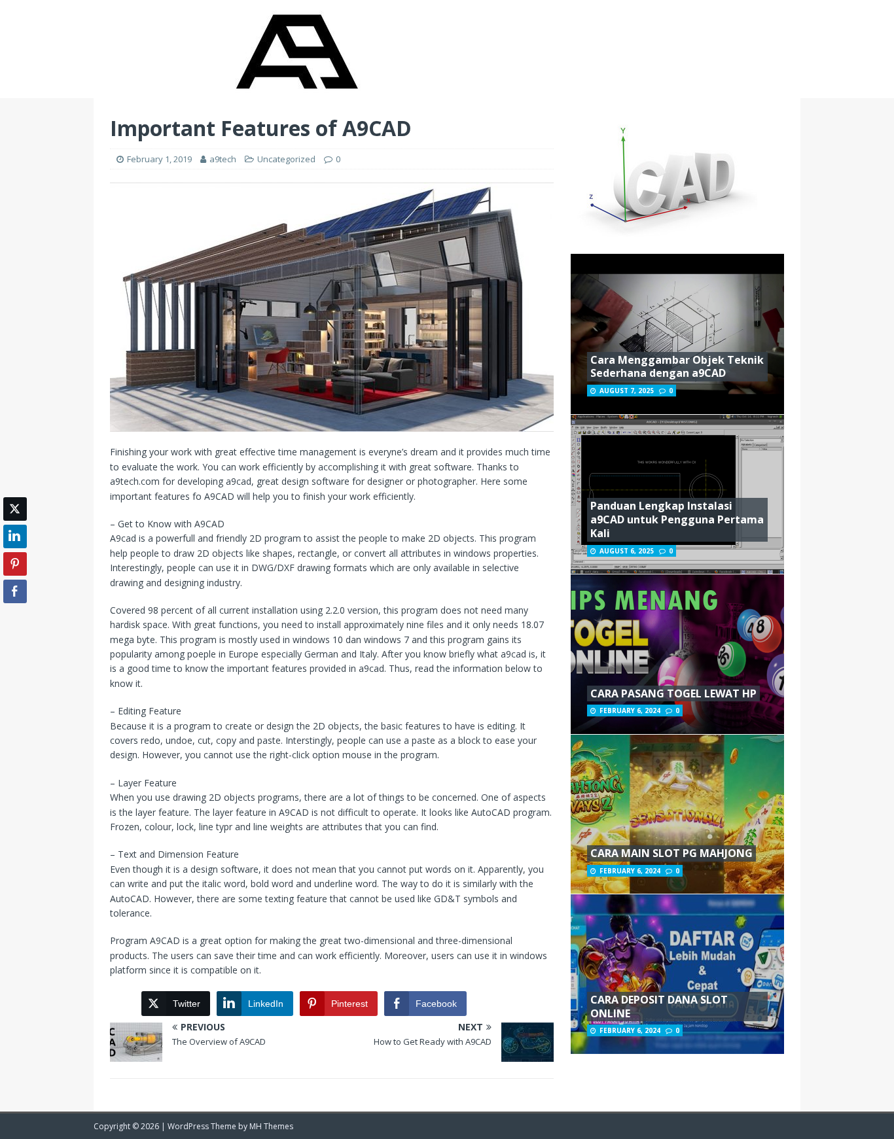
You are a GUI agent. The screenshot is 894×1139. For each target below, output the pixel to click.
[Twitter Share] (15, 509)
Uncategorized (286, 159)
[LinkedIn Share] (15, 536)
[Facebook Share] (15, 591)
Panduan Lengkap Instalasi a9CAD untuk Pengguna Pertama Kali (677, 519)
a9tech (222, 159)
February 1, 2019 (159, 159)
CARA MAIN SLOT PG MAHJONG (671, 853)
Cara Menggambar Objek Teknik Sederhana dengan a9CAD (677, 367)
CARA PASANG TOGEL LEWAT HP (673, 693)
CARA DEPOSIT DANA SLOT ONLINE (659, 1006)
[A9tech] (295, 90)
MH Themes (271, 1126)
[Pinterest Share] (15, 564)
